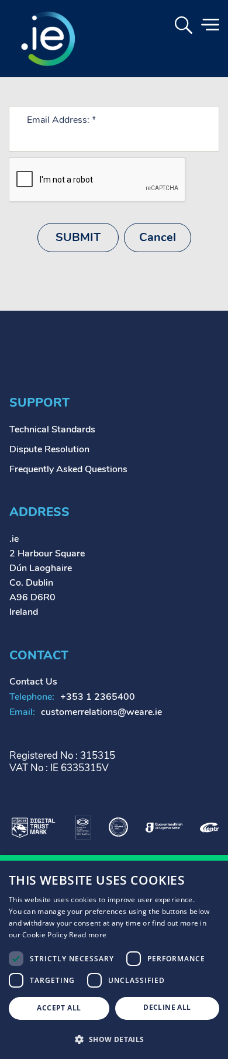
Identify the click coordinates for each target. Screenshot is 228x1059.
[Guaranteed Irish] (164, 827)
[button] (114, 1039)
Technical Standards (52, 429)
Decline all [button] (167, 1007)
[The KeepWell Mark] (118, 826)
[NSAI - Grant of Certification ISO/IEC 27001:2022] (83, 826)
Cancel (157, 237)
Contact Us (33, 681)
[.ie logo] (48, 38)
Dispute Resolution (49, 449)
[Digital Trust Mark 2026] (33, 826)
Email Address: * (61, 120)
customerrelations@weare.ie (101, 712)
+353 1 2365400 (97, 696)
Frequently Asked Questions (68, 469)
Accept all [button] (59, 1008)
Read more (87, 935)
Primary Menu (210, 25)
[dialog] (114, 957)
